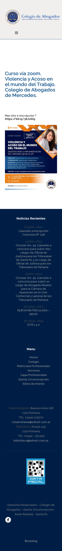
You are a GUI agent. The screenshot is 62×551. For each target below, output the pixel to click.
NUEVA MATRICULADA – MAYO (33, 312)
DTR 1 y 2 (33, 324)
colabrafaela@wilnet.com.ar (31, 422)
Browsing (31, 541)
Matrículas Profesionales (33, 366)
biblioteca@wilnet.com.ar (31, 440)
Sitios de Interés (33, 383)
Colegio (33, 361)
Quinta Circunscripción (33, 379)
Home (33, 357)
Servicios (33, 370)
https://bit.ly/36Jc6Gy (20, 119)
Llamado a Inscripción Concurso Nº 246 (33, 232)
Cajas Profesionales (33, 375)
